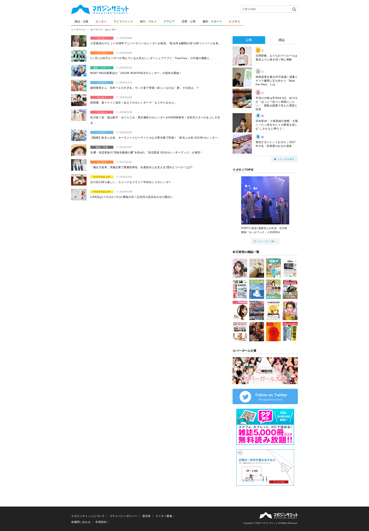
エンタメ (101, 21)
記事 (249, 40)
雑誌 (281, 40)
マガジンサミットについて (88, 516)
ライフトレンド (123, 21)
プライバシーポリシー (123, 516)
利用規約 (101, 521)
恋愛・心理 (189, 21)
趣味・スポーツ (212, 21)
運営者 (146, 516)
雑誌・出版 (82, 21)
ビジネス (234, 21)
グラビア (169, 21)
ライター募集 (163, 516)
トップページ (78, 29)
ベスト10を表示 (285, 159)
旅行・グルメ (148, 21)
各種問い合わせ (81, 521)
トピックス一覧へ (266, 241)
